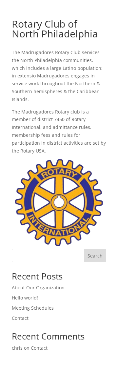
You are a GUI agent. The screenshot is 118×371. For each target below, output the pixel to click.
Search (95, 256)
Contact (20, 318)
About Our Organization (38, 287)
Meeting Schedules (33, 308)
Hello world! (25, 298)
